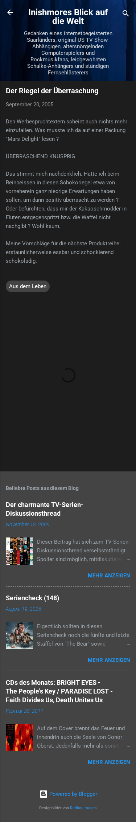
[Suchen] (125, 15)
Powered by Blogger (72, 794)
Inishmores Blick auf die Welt (68, 16)
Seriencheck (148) (32, 598)
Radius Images (83, 808)
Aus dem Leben (27, 286)
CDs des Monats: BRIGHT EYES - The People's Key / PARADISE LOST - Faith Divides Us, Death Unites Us (59, 691)
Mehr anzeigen (109, 575)
